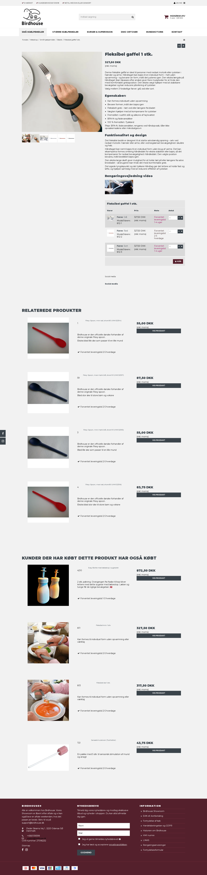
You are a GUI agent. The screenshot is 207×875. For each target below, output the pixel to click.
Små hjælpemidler (33, 32)
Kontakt (177, 32)
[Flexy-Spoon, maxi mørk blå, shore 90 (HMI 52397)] (48, 398)
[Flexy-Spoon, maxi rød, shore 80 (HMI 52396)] (48, 507)
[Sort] (110, 248)
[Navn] (103, 825)
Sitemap (26, 845)
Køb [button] (179, 261)
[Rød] (110, 233)
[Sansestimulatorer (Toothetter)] (48, 763)
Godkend (86, 852)
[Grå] (110, 218)
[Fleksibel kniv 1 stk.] (48, 648)
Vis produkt (158, 331)
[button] (179, 46)
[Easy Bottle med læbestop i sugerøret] (48, 591)
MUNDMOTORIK (154, 32)
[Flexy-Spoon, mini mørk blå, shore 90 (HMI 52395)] (48, 453)
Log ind (178, 3)
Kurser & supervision (100, 32)
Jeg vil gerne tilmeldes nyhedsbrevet (106, 838)
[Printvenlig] (184, 40)
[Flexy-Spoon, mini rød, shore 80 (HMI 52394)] (48, 343)
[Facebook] (3, 433)
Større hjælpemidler (65, 32)
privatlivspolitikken (118, 844)
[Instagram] (3, 441)
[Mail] (103, 833)
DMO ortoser (129, 32)
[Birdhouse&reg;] (38, 17)
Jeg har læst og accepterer (104, 844)
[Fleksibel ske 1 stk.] (48, 706)
